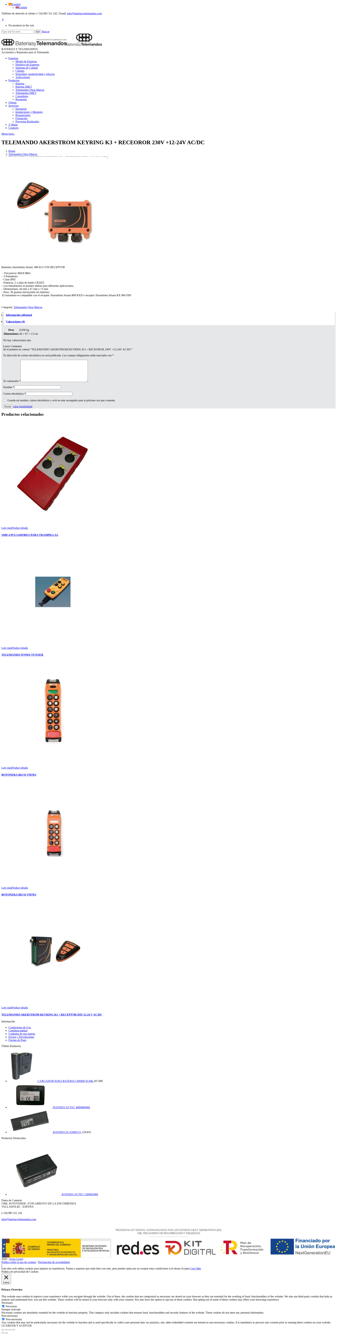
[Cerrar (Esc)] (2, 1329)
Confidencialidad (17, 1030)
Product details (20, 527)
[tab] (169, 315)
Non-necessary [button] (9, 1315)
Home (11, 151)
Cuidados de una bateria (21, 1033)
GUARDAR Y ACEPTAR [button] (16, 1325)
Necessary (11, 1306)
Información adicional (19, 314)
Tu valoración (12, 381)
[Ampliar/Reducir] (13, 1329)
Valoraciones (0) (15, 321)
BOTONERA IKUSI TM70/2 (18, 774)
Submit (28, 406)
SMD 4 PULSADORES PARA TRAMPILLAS (29, 534)
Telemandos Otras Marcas (22, 154)
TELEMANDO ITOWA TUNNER (22, 654)
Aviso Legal (16, 1259)
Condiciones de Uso (19, 1027)
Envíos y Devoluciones (21, 1036)
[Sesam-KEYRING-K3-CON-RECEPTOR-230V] (54, 261)
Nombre (8, 387)
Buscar (45, 31)
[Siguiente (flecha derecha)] (6, 1332)
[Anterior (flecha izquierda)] (2, 1332)
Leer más (6, 527)
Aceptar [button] (185, 1268)
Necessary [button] (7, 1302)
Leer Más (195, 1268)
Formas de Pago (17, 1040)
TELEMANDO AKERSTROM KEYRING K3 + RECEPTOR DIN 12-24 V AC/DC (51, 1014)
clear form (18, 406)
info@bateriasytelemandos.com (84, 13)
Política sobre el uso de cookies (18, 1262)
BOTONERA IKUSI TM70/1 (18, 894)
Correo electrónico (14, 393)
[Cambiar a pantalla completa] (9, 1329)
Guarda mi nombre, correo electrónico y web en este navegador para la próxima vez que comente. (61, 400)
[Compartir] (6, 1329)
